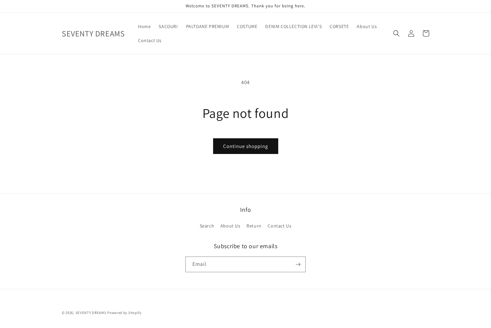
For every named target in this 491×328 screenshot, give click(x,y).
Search (207, 226)
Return (254, 226)
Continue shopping (245, 146)
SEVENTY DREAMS (91, 312)
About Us (230, 226)
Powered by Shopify (124, 312)
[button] (396, 33)
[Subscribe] (298, 264)
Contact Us (279, 226)
